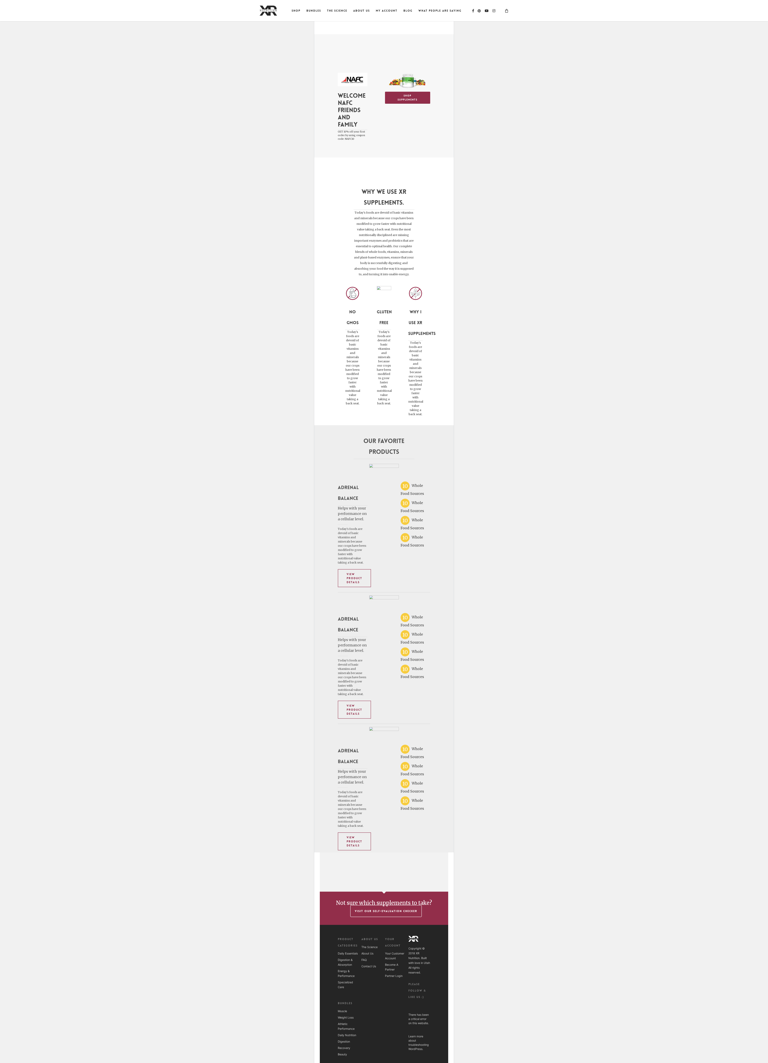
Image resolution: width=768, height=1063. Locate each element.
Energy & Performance (346, 973)
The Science (369, 947)
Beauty (342, 1054)
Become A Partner (391, 967)
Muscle (342, 1011)
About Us (367, 953)
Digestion (344, 1041)
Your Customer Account (394, 956)
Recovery (344, 1048)
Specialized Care (345, 985)
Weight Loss (346, 1017)
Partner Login (394, 976)
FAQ (364, 960)
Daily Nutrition (347, 1035)
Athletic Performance (346, 1026)
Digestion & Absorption (345, 962)
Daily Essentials (348, 953)
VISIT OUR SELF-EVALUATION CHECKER (386, 911)
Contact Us (368, 966)
